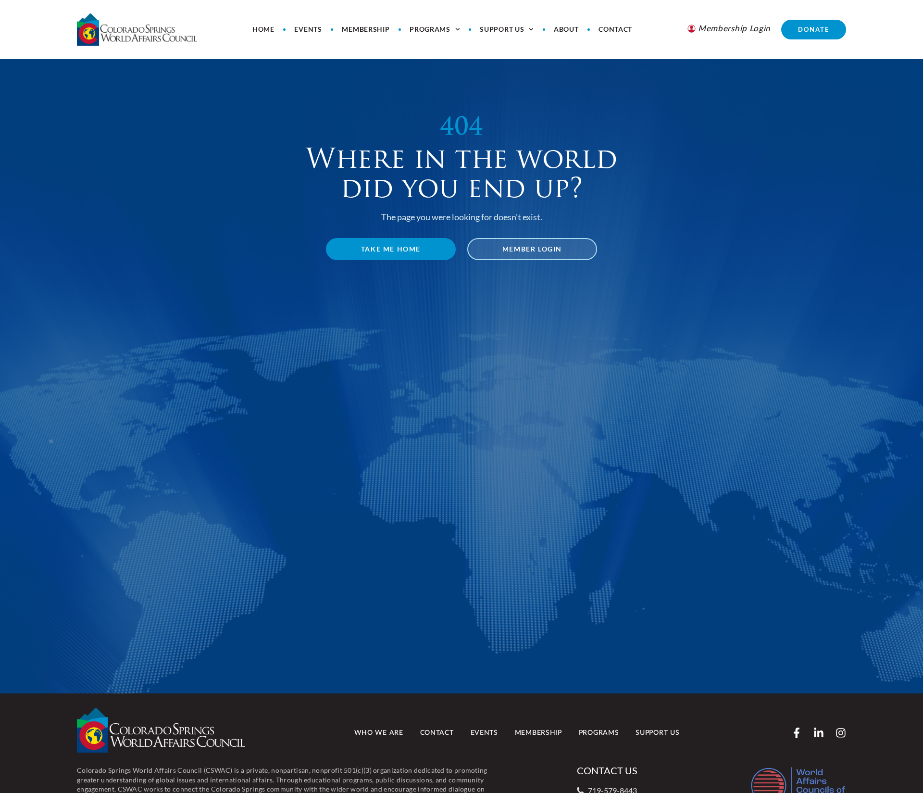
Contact (615, 29)
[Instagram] (841, 733)
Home (263, 29)
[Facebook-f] (796, 733)
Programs (430, 29)
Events (308, 29)
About (566, 29)
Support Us (502, 29)
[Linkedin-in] (818, 733)
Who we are (378, 733)
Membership (365, 29)
